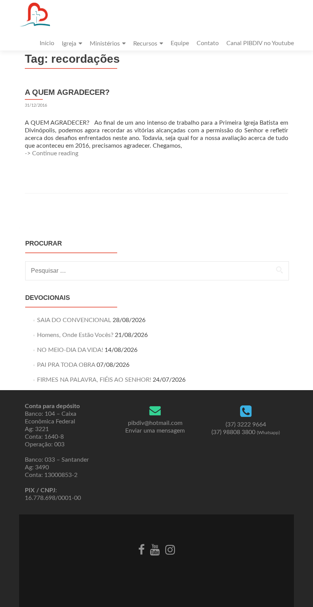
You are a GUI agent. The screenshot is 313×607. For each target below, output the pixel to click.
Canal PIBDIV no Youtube (260, 43)
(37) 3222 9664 (246, 424)
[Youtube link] (155, 549)
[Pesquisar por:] (156, 270)
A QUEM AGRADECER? (67, 92)
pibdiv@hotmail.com (155, 423)
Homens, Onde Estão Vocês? (75, 335)
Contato (208, 43)
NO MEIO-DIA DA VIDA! (70, 350)
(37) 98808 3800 (245, 432)
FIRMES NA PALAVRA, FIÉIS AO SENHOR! (94, 380)
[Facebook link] (141, 549)
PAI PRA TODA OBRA (66, 365)
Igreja (69, 44)
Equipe (180, 43)
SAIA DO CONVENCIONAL (74, 320)
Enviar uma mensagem (155, 431)
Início (47, 43)
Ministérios (105, 44)
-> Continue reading (51, 153)
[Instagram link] (170, 549)
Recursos (145, 44)
